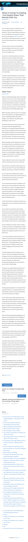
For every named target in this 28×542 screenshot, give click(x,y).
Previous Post (7, 385)
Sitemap (5, 524)
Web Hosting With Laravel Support (12, 426)
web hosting (17, 36)
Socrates (17, 537)
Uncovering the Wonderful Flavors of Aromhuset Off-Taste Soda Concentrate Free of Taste (13, 494)
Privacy (5, 514)
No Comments (14, 392)
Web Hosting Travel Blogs (10, 452)
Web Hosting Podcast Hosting (11, 428)
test (4, 526)
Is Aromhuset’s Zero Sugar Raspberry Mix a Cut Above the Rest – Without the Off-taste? (14, 442)
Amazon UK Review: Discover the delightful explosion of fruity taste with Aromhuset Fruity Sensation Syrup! (14, 460)
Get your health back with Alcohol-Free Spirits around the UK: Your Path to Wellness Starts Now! (14, 448)
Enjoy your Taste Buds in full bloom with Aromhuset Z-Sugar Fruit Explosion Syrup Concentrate (13, 480)
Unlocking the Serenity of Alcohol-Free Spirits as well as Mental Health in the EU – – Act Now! (14, 466)
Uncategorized (15, 22)
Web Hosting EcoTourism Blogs (11, 430)
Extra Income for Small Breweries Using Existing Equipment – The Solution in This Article (13, 418)
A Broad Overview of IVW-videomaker (13, 528)
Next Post (21, 396)
